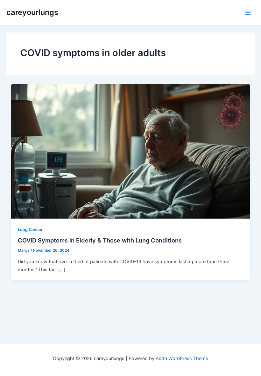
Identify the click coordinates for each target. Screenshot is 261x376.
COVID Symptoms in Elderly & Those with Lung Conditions (100, 240)
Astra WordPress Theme (182, 358)
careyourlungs (32, 12)
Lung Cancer (30, 229)
